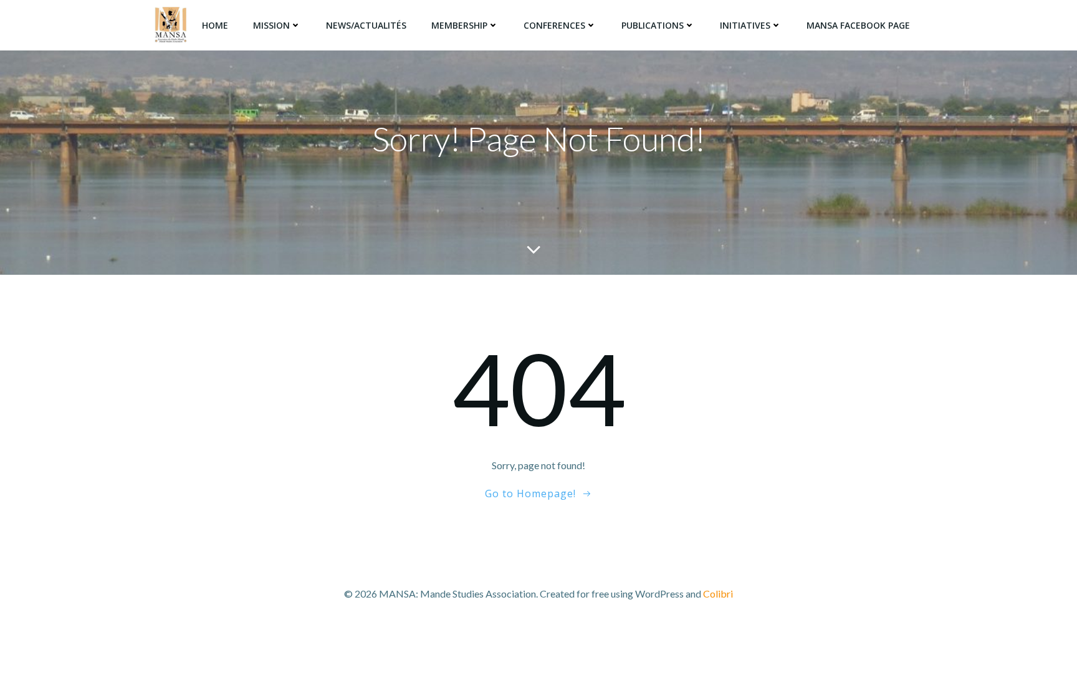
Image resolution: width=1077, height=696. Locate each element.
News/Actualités (366, 25)
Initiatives (745, 25)
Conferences (554, 25)
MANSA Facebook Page (858, 25)
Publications (652, 25)
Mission (271, 25)
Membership (459, 25)
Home (215, 25)
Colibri (718, 593)
